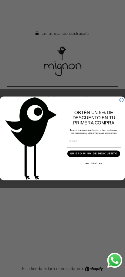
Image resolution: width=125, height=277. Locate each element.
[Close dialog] (121, 100)
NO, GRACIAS (94, 163)
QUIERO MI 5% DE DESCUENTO (93, 154)
